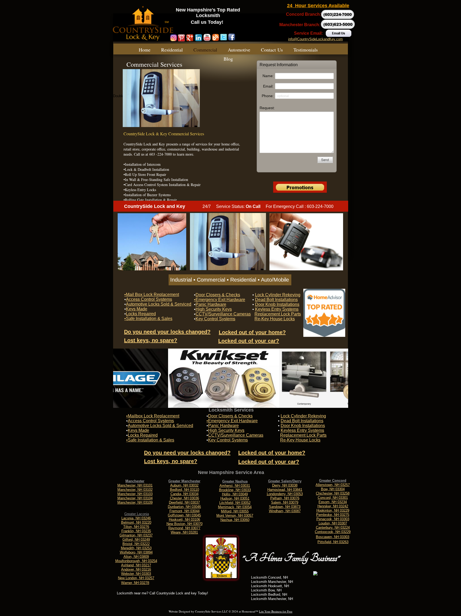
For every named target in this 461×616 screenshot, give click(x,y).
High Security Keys (226, 430)
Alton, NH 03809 (136, 557)
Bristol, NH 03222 (136, 544)
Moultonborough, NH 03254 (136, 561)
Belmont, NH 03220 (136, 522)
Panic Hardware (223, 425)
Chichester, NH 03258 (332, 493)
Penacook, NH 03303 (332, 519)
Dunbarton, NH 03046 (184, 507)
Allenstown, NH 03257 (333, 485)
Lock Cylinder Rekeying (303, 416)
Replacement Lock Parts (303, 435)
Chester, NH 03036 (184, 498)
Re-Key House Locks (300, 440)
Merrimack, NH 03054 (235, 507)
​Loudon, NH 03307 (333, 523)
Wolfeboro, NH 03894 (136, 552)
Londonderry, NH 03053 (285, 494)
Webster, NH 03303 (136, 574)
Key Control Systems (228, 440)
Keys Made (138, 430)
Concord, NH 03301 (333, 498)
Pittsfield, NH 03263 (332, 542)
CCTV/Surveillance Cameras (235, 435)
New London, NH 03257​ (136, 578)
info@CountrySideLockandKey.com (315, 39)
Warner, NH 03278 (135, 583)
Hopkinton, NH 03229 (332, 510)
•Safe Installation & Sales (150, 440)
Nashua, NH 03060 (234, 520)
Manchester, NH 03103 (135, 494)
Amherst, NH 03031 (235, 486)
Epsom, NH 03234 (333, 502)
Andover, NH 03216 (136, 569)
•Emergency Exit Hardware (232, 420)
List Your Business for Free (275, 611)
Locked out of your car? (268, 462)
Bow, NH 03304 (333, 489)
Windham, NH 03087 (285, 511)
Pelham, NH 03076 (284, 498)
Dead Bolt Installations (302, 420)
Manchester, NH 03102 (135, 490)
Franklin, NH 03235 (136, 531)
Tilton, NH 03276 (136, 527)
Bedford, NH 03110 (184, 490)
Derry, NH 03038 (284, 485)
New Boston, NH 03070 (184, 524)
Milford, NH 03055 (235, 511)
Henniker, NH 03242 (332, 506)
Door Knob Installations (303, 425)
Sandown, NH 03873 (284, 507)
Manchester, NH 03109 (135, 502)
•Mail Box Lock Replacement (151, 294)
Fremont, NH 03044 (184, 511)
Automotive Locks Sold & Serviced (160, 425)
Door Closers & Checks (230, 416)
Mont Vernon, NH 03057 (234, 516)
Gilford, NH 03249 (136, 540)
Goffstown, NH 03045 (184, 515)
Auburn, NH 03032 (184, 485)
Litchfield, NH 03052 (235, 503)
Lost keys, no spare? (170, 461)
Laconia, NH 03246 (136, 518)
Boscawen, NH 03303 (332, 537)
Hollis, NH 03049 (235, 494)
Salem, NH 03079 (284, 502)
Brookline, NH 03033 (235, 490)
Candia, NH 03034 (184, 494)
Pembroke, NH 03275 (332, 515)
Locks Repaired (143, 435)
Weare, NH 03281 (184, 532)
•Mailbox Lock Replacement (152, 416)
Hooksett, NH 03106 (184, 520)
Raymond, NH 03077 (184, 528)
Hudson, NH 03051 (234, 498)
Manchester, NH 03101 (135, 485)
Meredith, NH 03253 (136, 548)
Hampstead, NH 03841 (284, 490)
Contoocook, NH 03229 (333, 532)
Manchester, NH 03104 (135, 498)
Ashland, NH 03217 (136, 565)
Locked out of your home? (271, 453)
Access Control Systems (151, 420)
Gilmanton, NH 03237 (136, 535)
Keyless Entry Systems (302, 430)
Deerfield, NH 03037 (184, 502)
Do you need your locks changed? (187, 453)
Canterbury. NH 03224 (333, 528)
